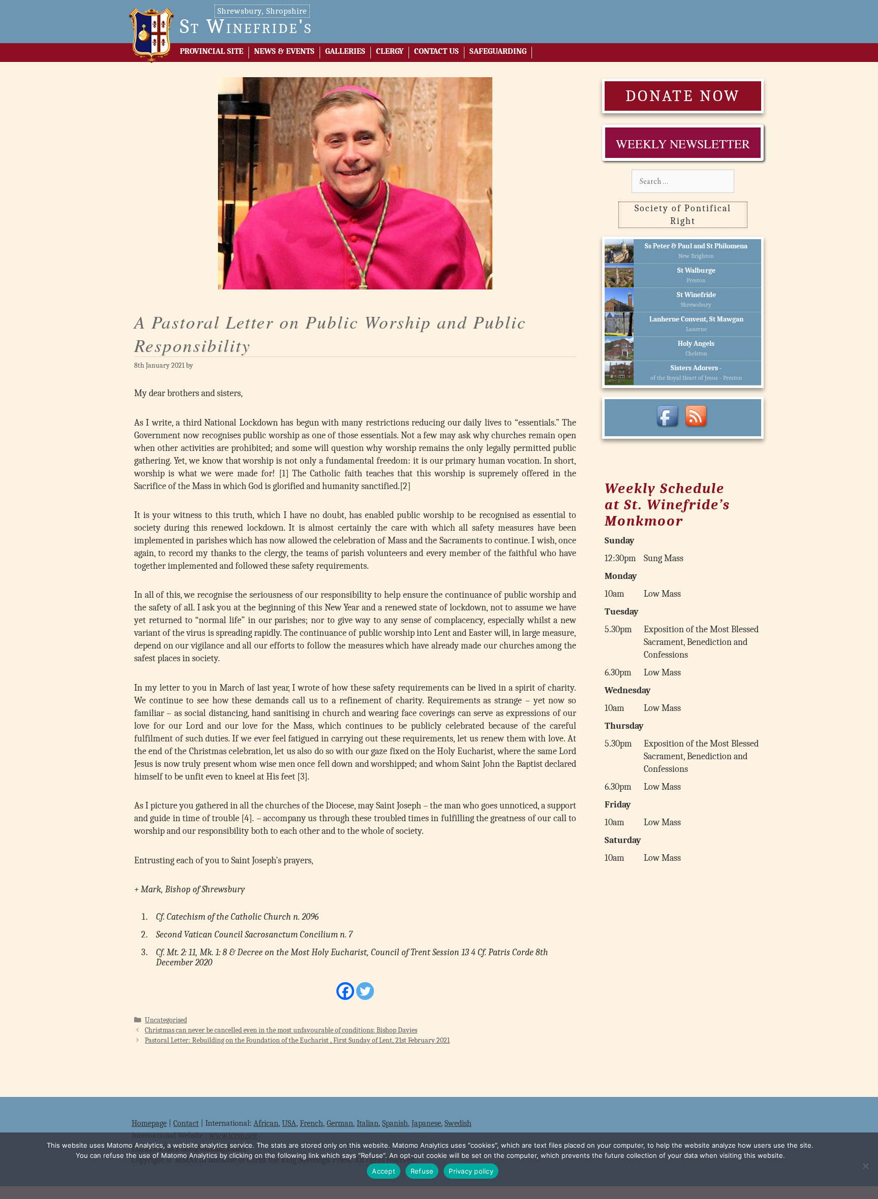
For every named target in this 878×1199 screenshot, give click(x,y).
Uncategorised (166, 1020)
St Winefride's (246, 26)
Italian (368, 1123)
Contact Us (436, 51)
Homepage (149, 1123)
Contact (186, 1123)
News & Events (284, 51)
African (266, 1123)
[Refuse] (865, 1166)
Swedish (458, 1123)
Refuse (422, 1171)
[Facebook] (345, 991)
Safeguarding (497, 51)
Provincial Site (211, 51)
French (311, 1123)
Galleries (345, 51)
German (340, 1123)
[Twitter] (365, 991)
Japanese (426, 1123)
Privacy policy (471, 1171)
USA (289, 1123)
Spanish (395, 1123)
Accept (383, 1171)
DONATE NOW (682, 95)
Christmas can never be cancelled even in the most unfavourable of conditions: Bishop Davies (281, 1030)
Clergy (389, 51)
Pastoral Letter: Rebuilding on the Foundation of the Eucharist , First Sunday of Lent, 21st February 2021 (297, 1040)
